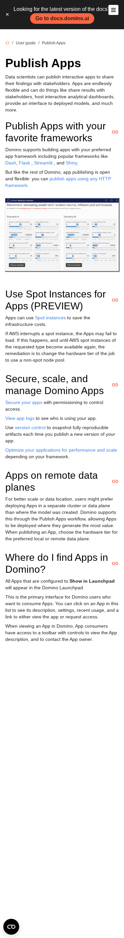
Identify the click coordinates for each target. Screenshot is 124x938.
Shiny (71, 162)
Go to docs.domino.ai (62, 18)
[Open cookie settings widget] (11, 927)
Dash (10, 162)
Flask (24, 162)
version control (30, 427)
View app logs (19, 418)
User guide (26, 43)
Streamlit (43, 162)
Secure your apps (23, 402)
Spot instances (50, 317)
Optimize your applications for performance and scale (61, 450)
